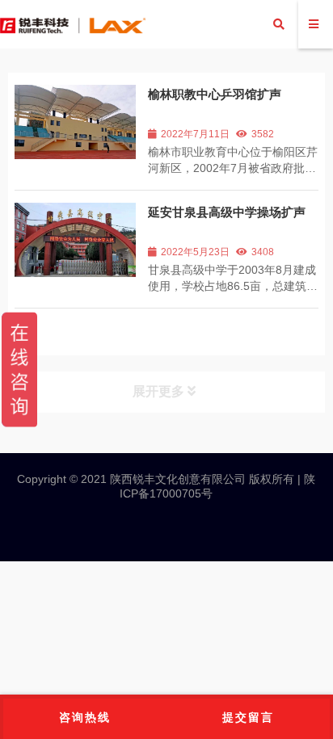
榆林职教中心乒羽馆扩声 (214, 94)
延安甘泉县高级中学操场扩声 (227, 212)
